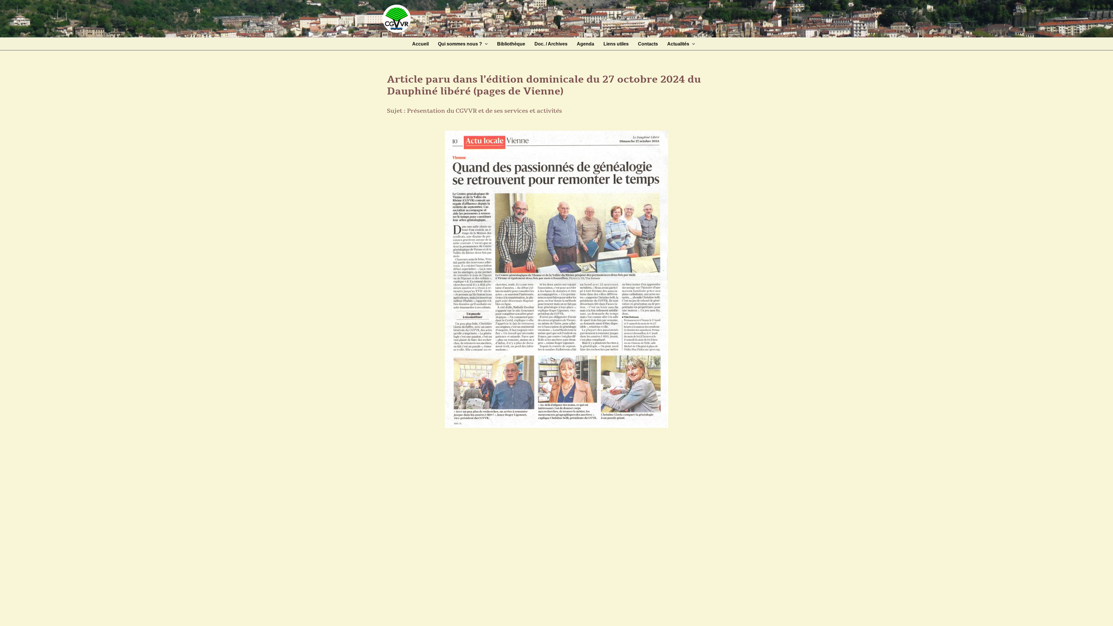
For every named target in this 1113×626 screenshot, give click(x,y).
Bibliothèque (511, 43)
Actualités (678, 43)
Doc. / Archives (551, 43)
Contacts (648, 43)
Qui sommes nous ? (460, 43)
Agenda (585, 43)
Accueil (420, 43)
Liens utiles (616, 43)
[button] (485, 44)
